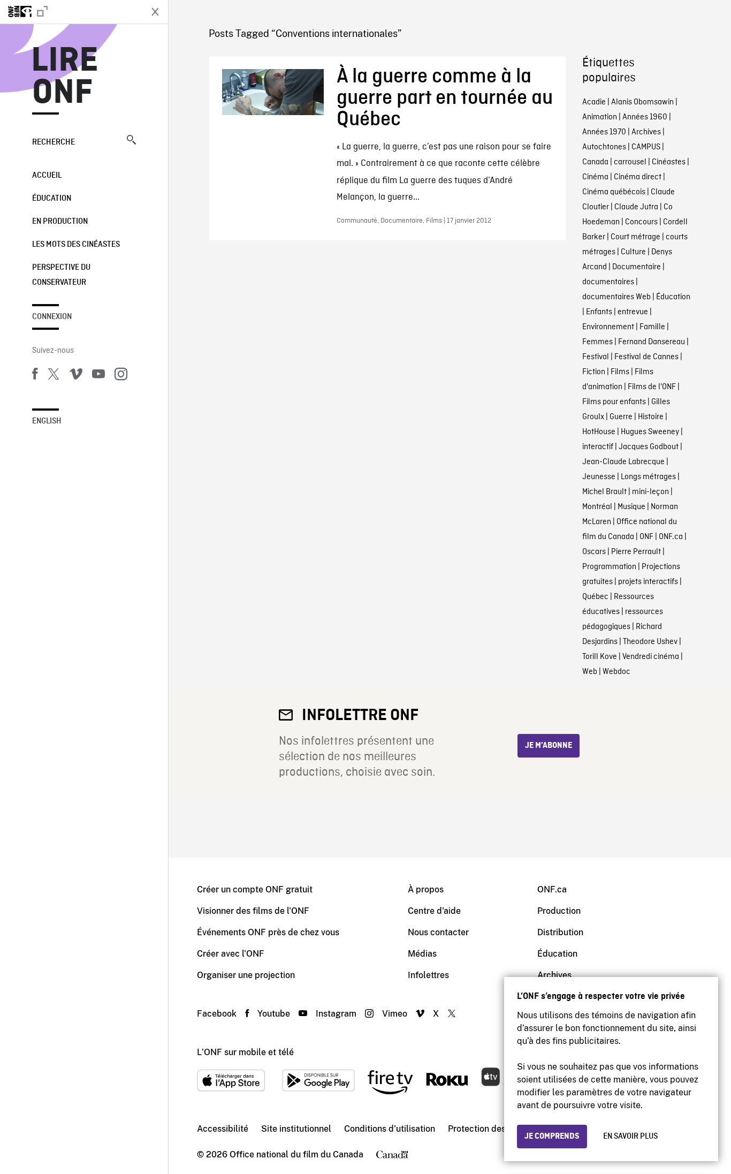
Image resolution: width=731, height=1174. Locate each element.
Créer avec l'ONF (230, 954)
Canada (595, 162)
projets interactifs (648, 582)
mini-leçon (650, 492)
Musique (631, 507)
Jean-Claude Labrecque (623, 462)
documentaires (608, 282)
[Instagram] (121, 375)
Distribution (560, 932)
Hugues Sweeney (650, 432)
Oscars (594, 552)
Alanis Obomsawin (642, 102)
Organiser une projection (246, 975)
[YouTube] (98, 375)
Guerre (621, 417)
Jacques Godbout (649, 447)
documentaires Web (616, 297)
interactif (597, 447)
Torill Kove (599, 657)
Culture (633, 252)
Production (559, 911)
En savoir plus (630, 1136)
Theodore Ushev (650, 642)
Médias (422, 954)
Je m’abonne (548, 745)
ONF (646, 537)
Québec (595, 597)
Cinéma (595, 177)
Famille (652, 327)
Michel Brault (604, 492)
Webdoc (616, 671)
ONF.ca (671, 537)
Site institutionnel (296, 1129)
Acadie (594, 102)
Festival (595, 357)
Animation (599, 117)
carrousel (630, 162)
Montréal (597, 507)
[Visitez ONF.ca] (70, 12)
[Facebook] (34, 375)
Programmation (609, 567)
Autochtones (604, 147)
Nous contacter (438, 932)
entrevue (633, 312)
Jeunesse (598, 477)
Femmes (597, 342)
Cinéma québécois (613, 192)
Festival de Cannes (646, 357)
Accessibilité (222, 1129)
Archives (646, 132)
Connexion (52, 317)
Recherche (53, 142)
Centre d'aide (434, 911)
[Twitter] (53, 375)
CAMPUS (645, 147)
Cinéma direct (637, 177)
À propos (426, 889)
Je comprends (552, 1136)
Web (589, 671)
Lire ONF (65, 77)
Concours (641, 222)
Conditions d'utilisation (389, 1129)
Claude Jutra (636, 207)
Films (620, 372)
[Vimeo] (76, 375)
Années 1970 (604, 132)
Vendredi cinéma (650, 657)
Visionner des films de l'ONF (253, 911)
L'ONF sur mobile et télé (245, 1052)
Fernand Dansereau (651, 342)
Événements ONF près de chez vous (268, 932)
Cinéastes (669, 162)
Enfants (599, 312)
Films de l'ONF (652, 387)
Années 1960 (644, 117)
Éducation (51, 198)
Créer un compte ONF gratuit (255, 889)
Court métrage (635, 237)
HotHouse (598, 432)
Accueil (47, 175)
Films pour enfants (614, 402)
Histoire (651, 417)
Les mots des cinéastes (76, 244)
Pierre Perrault (636, 552)
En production (60, 221)
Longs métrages (648, 477)
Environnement (608, 327)
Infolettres (428, 975)
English (47, 421)
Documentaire (636, 267)
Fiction (593, 372)
